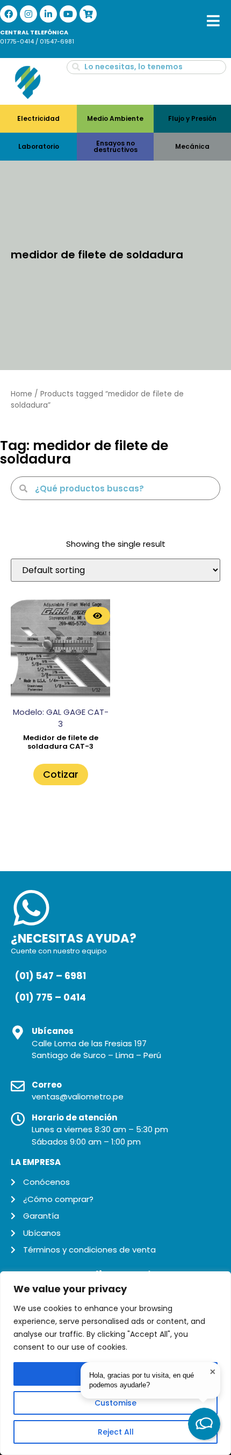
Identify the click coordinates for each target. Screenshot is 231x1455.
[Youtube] (68, 14)
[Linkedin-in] (48, 14)
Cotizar (60, 774)
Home (21, 394)
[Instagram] (28, 14)
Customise (115, 1403)
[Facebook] (8, 14)
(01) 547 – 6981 (50, 975)
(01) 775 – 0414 (50, 997)
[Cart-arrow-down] (88, 14)
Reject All (116, 1432)
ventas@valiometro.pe (78, 1096)
